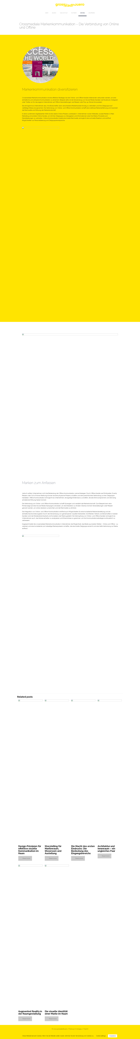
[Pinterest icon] (71, 1032)
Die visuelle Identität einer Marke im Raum (56, 1012)
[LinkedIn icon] (69, 1032)
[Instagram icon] (73, 1032)
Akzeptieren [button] (112, 1036)
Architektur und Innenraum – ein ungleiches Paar (106, 848)
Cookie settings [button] (101, 1036)
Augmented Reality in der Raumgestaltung (30, 1012)
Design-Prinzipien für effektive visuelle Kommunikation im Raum (29, 850)
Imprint (86, 1029)
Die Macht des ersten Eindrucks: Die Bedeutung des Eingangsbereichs (83, 850)
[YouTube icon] (67, 1032)
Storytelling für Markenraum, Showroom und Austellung (53, 850)
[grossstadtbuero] (70, 5)
